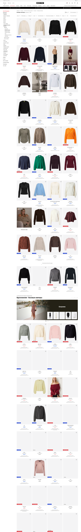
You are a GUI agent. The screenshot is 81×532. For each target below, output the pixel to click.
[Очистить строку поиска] (77, 5)
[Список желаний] (74, 3)
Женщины (18, 10)
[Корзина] (77, 3)
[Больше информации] (24, 43)
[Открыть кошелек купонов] (67, 3)
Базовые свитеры (40, 10)
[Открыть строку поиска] (64, 5)
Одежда (22, 10)
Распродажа (23, 15)
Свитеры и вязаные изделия (28, 10)
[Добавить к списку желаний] (30, 19)
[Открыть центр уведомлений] (72, 3)
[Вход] (69, 3)
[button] (67, 12)
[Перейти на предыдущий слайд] (72, 297)
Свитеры (35, 10)
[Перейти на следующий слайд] (77, 297)
